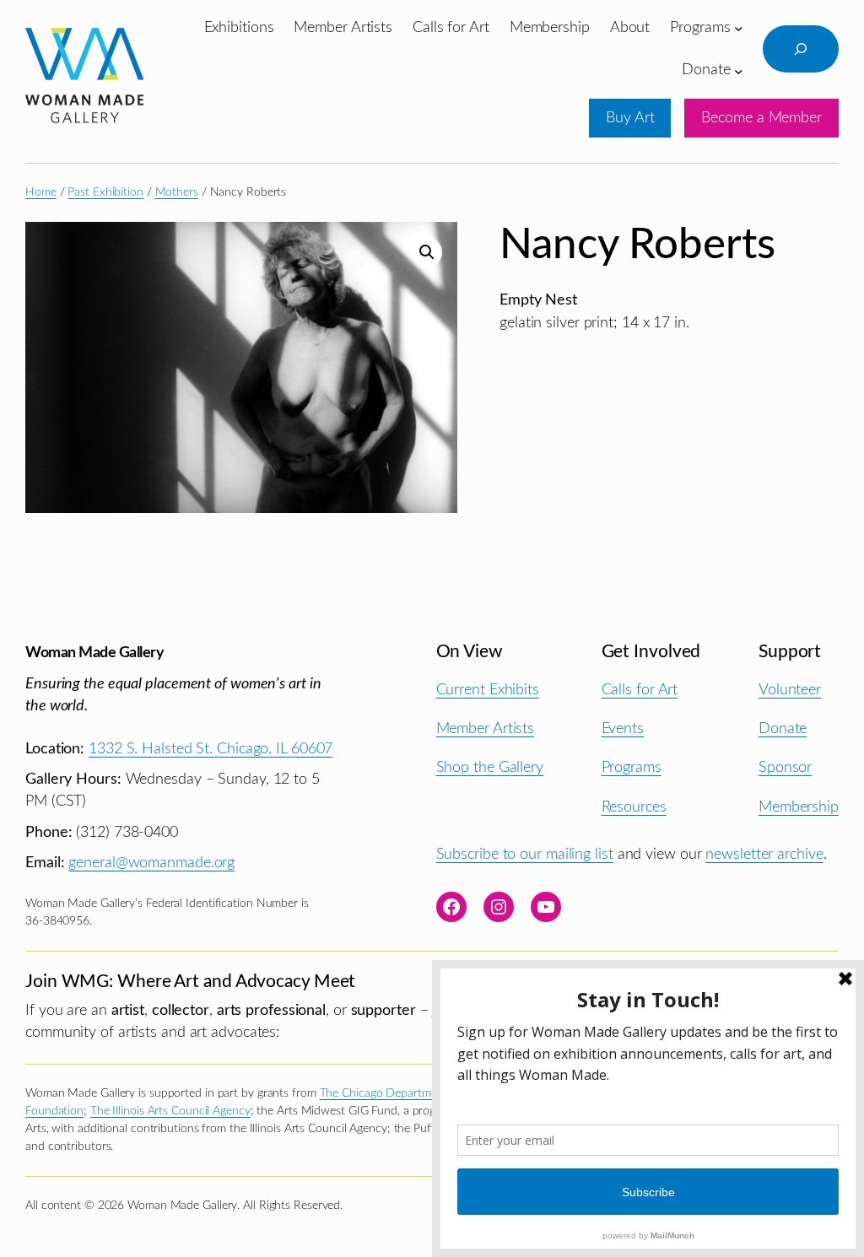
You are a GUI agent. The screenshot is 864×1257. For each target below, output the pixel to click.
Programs (632, 767)
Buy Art (630, 118)
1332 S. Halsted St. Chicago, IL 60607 (210, 749)
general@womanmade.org (151, 862)
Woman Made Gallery (94, 652)
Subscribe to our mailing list (524, 854)
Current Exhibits (487, 689)
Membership (799, 807)
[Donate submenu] (738, 70)
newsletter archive (764, 854)
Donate (783, 728)
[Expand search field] (801, 49)
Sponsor (785, 767)
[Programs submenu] (738, 28)
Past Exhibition (105, 192)
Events (623, 728)
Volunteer (790, 689)
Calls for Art (640, 689)
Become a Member (761, 118)
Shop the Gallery (489, 767)
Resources (634, 807)
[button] (427, 252)
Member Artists (485, 728)
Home (41, 192)
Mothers (176, 192)
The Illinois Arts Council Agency (170, 1111)
